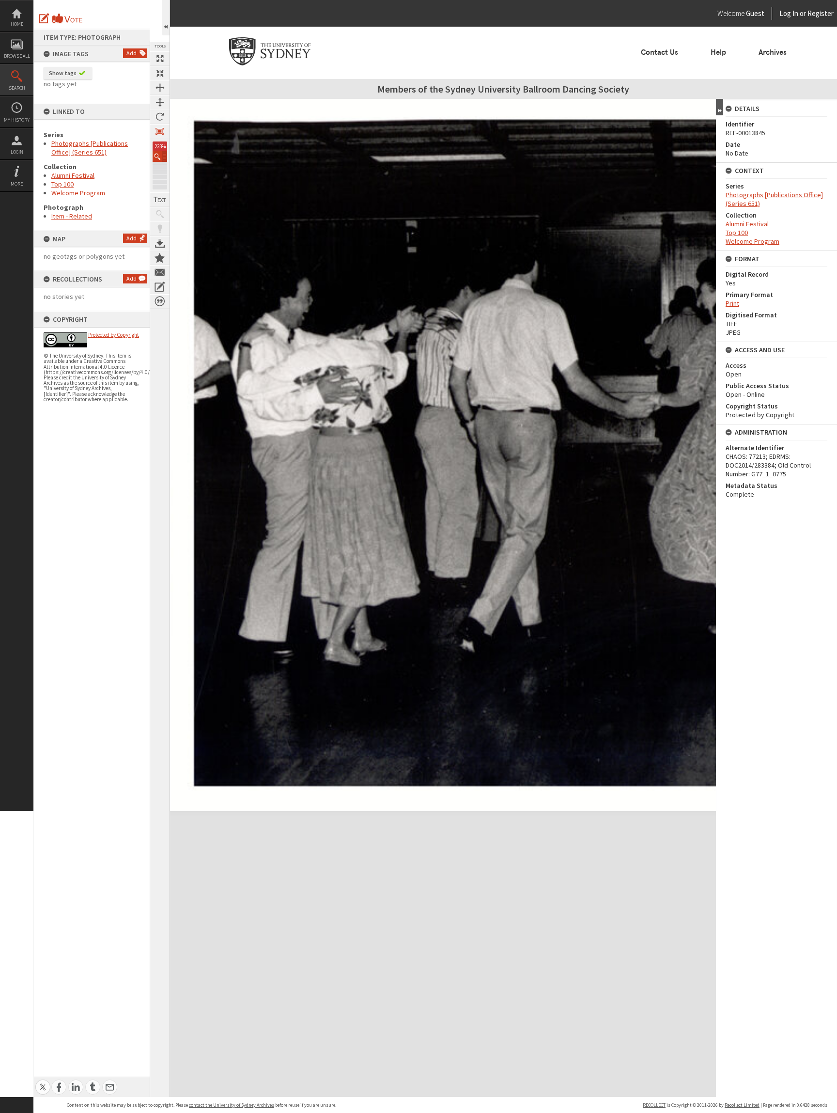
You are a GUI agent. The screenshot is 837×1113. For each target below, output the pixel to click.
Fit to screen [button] (160, 73)
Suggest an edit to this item (44, 18)
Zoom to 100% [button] (160, 131)
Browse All (17, 56)
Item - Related (71, 216)
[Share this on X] (42, 1082)
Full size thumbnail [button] (160, 58)
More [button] (17, 184)
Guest (755, 13)
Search (17, 88)
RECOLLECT (654, 1105)
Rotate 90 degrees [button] (160, 117)
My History (17, 120)
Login (17, 152)
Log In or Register (788, 13)
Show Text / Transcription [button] (160, 199)
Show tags (63, 73)
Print (732, 303)
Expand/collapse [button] (719, 107)
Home (17, 24)
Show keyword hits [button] (160, 214)
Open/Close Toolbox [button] (166, 17)
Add (131, 53)
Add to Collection (160, 258)
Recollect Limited (742, 1105)
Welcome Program (78, 192)
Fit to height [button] (160, 102)
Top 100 (62, 184)
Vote (68, 18)
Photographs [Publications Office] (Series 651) (89, 148)
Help (718, 52)
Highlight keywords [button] (160, 228)
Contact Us (659, 52)
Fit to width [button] (160, 87)
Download (160, 243)
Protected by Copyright (113, 334)
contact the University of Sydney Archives (231, 1105)
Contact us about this (160, 272)
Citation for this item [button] (160, 301)
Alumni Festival (72, 175)
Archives (773, 52)
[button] (160, 156)
